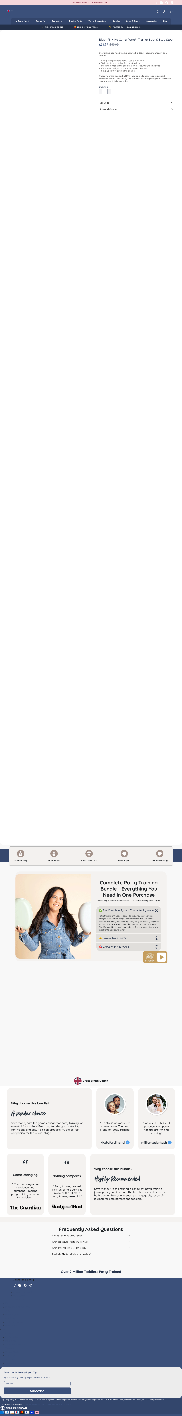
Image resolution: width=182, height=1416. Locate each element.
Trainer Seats (12, 1352)
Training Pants (75, 21)
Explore (6, 1310)
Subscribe (37, 1391)
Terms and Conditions (35, 1404)
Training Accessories (15, 1363)
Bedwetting (57, 21)
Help (165, 21)
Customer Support (22, 1292)
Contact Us (19, 1299)
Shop (5, 1329)
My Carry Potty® (22, 21)
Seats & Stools (132, 21)
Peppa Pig (40, 21)
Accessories (151, 21)
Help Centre (19, 1295)
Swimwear (10, 1359)
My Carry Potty (13, 1337)
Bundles (116, 21)
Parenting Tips (12, 1314)
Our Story (10, 1318)
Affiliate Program (14, 1322)
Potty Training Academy (17, 1307)
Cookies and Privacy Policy (59, 1404)
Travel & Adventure (97, 21)
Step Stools (11, 1355)
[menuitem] (22, 21)
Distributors (11, 1325)
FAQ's (8, 1303)
